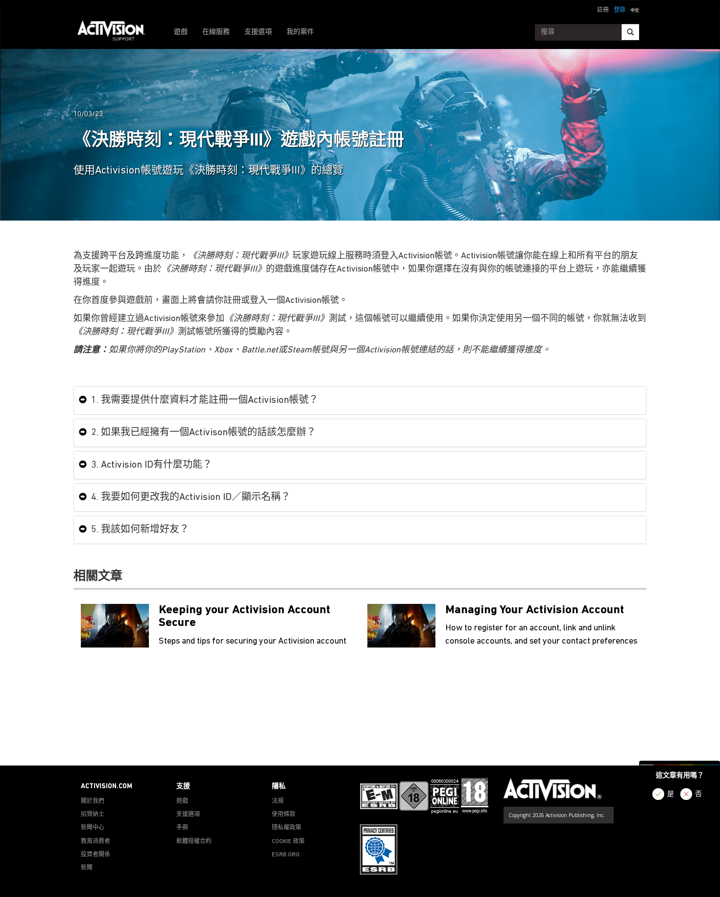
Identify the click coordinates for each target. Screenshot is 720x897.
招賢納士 (92, 815)
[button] (634, 9)
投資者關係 (95, 855)
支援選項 (258, 32)
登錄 (619, 10)
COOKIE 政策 (288, 842)
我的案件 (300, 32)
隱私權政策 (286, 828)
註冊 (603, 10)
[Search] (630, 32)
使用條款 (283, 815)
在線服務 (216, 32)
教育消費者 (95, 842)
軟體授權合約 (194, 842)
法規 (278, 801)
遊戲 (181, 32)
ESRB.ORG (286, 855)
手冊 (182, 828)
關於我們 (92, 801)
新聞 (87, 868)
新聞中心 (92, 828)
